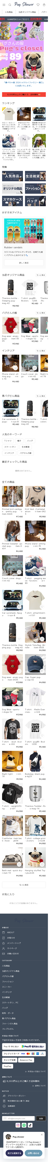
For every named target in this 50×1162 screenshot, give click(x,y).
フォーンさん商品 (10, 1023)
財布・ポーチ (8, 1013)
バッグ (5, 1007)
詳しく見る (24, 262)
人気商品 (9, 12)
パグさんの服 (8, 976)
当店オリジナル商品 (27, 12)
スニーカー (7, 986)
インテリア (7, 992)
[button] (4, 4)
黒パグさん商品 (9, 1018)
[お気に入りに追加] (16, 292)
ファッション (8, 981)
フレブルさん (8, 1028)
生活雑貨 (6, 997)
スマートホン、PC (10, 1002)
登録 (41, 1118)
